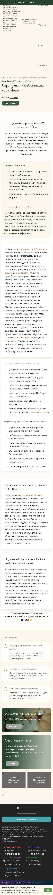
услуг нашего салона (38, 412)
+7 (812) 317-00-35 (10, 10)
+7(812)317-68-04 (28, 23)
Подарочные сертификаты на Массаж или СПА (29, 78)
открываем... (8, 30)
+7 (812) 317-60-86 (10, 3)
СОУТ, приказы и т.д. (10, 841)
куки (20, 888)
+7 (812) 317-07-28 (10, 15)
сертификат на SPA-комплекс (33, 249)
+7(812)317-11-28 (9, 24)
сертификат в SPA (27, 580)
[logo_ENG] (26, 810)
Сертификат (10, 103)
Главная (5, 78)
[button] (3, 27)
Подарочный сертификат (18, 337)
